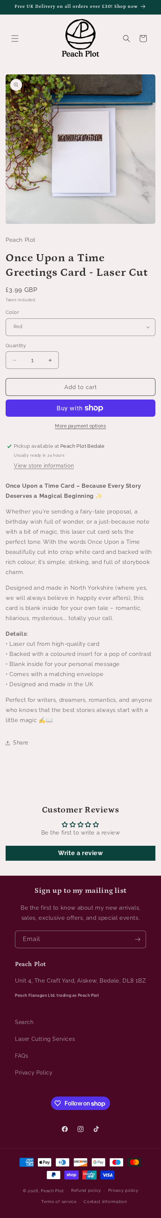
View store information (44, 466)
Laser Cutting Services (45, 1039)
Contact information (105, 1201)
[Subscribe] (137, 939)
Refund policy (86, 1190)
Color (12, 312)
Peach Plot (52, 1190)
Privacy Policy (33, 1073)
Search (24, 1022)
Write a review (80, 853)
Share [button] (20, 743)
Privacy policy (123, 1190)
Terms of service (58, 1201)
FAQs (21, 1056)
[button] (15, 38)
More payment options (80, 426)
